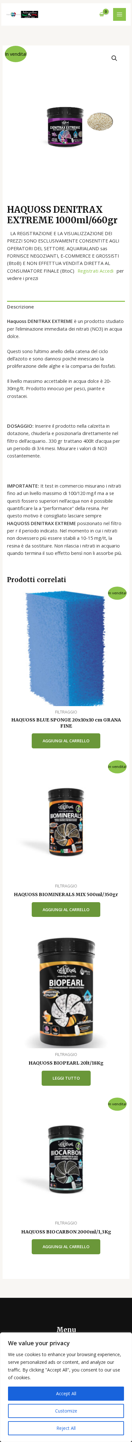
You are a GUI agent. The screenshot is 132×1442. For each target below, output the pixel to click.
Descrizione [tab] (20, 306)
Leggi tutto (66, 1078)
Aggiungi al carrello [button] (66, 741)
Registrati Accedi (95, 271)
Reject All (66, 1428)
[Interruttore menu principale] (119, 14)
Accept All (66, 1393)
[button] (114, 58)
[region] (66, 1387)
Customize (66, 1411)
